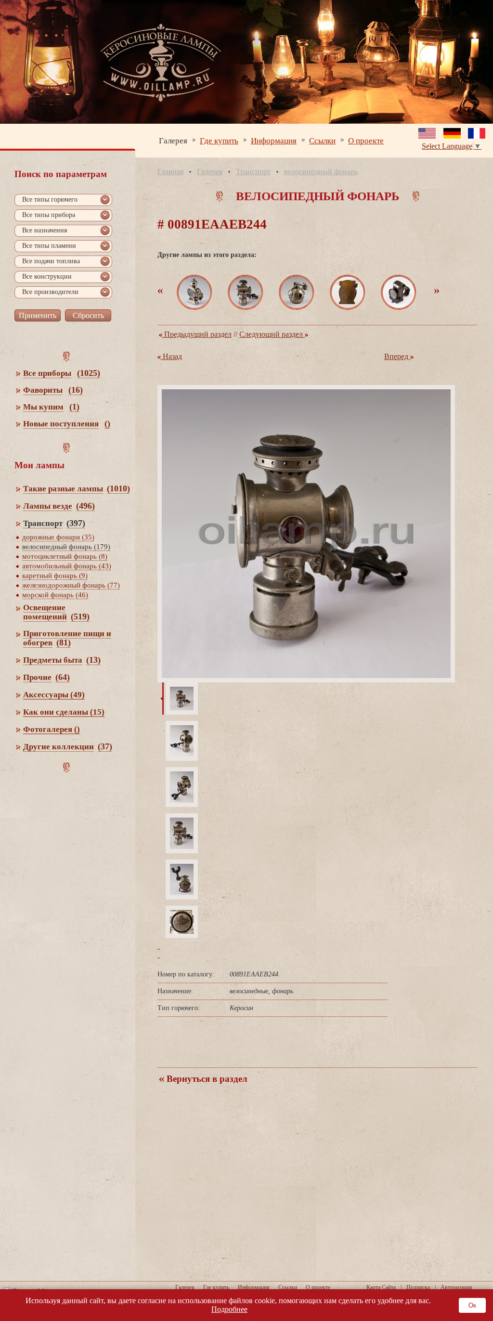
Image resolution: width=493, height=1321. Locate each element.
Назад (171, 356)
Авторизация (456, 1287)
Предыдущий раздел (197, 334)
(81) (63, 642)
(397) (75, 523)
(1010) (118, 488)
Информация (274, 140)
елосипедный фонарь (321, 171)
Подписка (418, 1287)
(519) (80, 616)
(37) (105, 746)
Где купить (219, 140)
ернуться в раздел (205, 1079)
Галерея (173, 140)
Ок (472, 1305)
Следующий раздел (272, 334)
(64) (62, 677)
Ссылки (322, 140)
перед (397, 356)
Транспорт (253, 171)
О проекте (366, 140)
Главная (170, 171)
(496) (85, 506)
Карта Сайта (381, 1287)
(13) (93, 660)
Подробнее (229, 1309)
